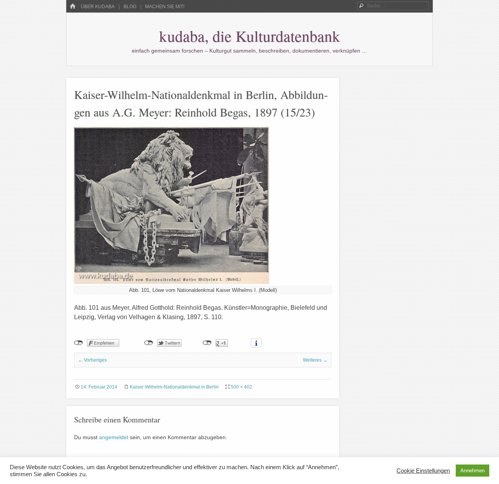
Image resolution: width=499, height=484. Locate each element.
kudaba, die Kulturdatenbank (249, 35)
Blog (130, 6)
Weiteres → (315, 360)
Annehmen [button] (472, 470)
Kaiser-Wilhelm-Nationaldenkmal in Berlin (174, 387)
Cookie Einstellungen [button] (423, 471)
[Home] (72, 6)
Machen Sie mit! (164, 6)
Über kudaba (98, 6)
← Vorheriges (92, 360)
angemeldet (113, 437)
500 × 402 (241, 387)
